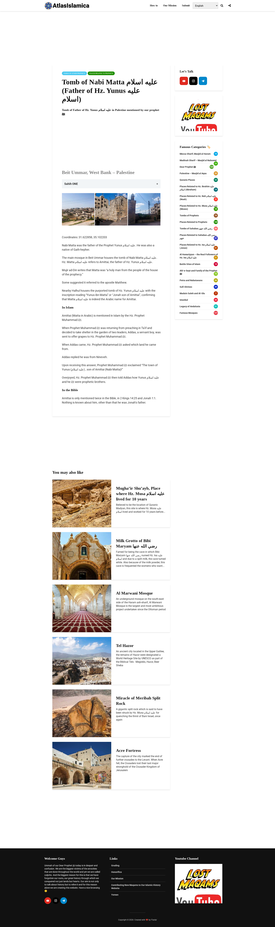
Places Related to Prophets (101, 73)
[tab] (111, 183)
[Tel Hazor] (81, 660)
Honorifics (116, 872)
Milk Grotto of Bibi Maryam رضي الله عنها (136, 543)
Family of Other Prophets (74, 73)
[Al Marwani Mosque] (81, 608)
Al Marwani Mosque (134, 593)
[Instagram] (193, 81)
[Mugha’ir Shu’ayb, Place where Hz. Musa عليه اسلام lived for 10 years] (81, 503)
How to (154, 5)
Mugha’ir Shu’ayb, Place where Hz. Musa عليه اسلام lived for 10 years (140, 493)
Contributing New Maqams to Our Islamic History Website (135, 886)
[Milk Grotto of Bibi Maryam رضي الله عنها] (81, 555)
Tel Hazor (125, 645)
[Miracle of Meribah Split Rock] (81, 713)
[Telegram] (203, 81)
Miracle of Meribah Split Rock (138, 701)
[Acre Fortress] (81, 765)
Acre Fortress (128, 750)
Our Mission (169, 5)
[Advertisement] (137, 38)
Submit (186, 5)
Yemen (114, 894)
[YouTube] (184, 81)
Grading (115, 865)
